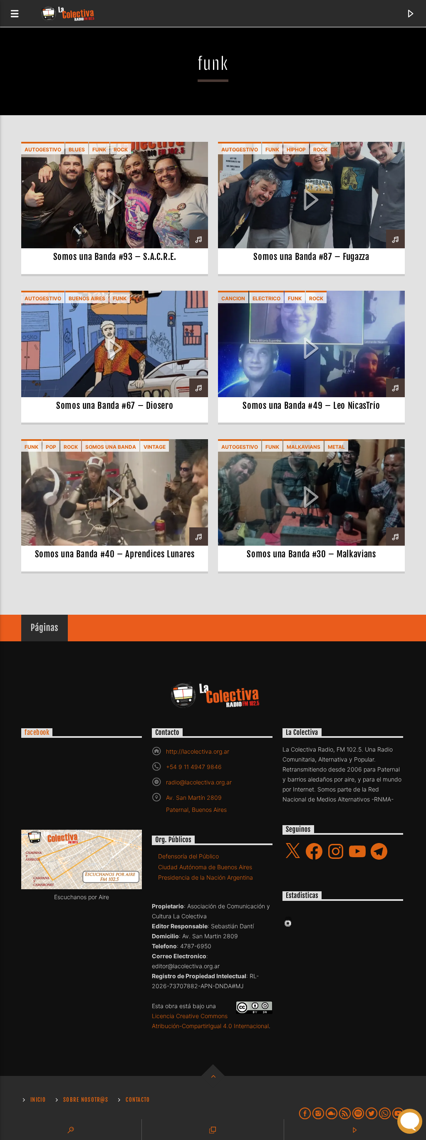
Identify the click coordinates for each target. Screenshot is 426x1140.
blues (77, 149)
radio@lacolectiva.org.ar (199, 782)
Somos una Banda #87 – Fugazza (311, 256)
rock (121, 149)
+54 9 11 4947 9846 (194, 766)
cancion (233, 298)
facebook (37, 733)
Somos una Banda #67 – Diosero (114, 405)
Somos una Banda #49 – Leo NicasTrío (311, 405)
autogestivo (43, 149)
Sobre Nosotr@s (85, 1099)
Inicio (38, 1099)
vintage (155, 447)
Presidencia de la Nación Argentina (205, 877)
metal (336, 447)
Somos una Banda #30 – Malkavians (311, 554)
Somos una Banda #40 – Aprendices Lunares (115, 554)
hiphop (296, 149)
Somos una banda (110, 447)
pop (51, 447)
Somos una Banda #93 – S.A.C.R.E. (114, 256)
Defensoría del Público (188, 856)
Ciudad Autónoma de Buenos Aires (205, 866)
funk (99, 149)
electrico (266, 298)
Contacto (138, 1099)
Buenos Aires (87, 298)
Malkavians (303, 447)
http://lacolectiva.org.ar (197, 751)
